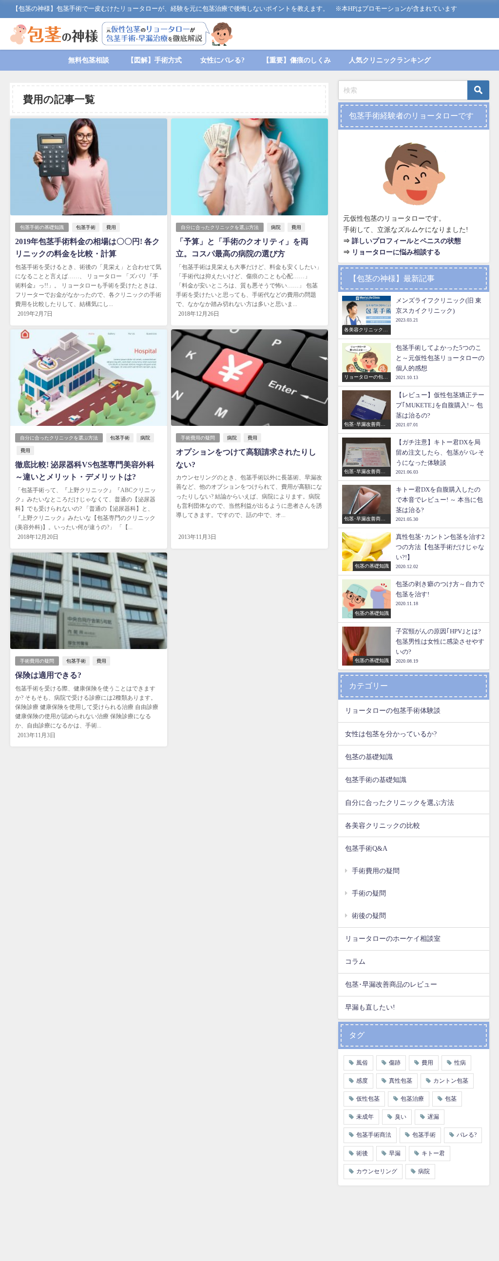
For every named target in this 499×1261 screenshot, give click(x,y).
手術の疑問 (369, 893)
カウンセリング (376, 1171)
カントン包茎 (450, 1080)
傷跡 (395, 1062)
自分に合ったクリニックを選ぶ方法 (220, 227)
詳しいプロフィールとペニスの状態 (406, 241)
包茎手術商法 (373, 1134)
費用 (111, 227)
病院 (276, 227)
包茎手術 (86, 227)
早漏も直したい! (370, 1007)
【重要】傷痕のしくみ (297, 60)
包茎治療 (412, 1098)
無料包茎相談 (88, 60)
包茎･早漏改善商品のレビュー (391, 984)
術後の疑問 (369, 915)
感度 (362, 1080)
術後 (362, 1153)
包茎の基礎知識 (369, 757)
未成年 (365, 1116)
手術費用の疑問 (198, 437)
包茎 (451, 1098)
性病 (460, 1062)
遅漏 (433, 1116)
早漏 (395, 1153)
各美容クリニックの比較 (382, 825)
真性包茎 (400, 1080)
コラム (355, 961)
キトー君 (433, 1153)
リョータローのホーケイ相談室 (393, 938)
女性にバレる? (222, 60)
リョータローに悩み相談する (396, 252)
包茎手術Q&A (366, 848)
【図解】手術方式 (154, 60)
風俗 (362, 1062)
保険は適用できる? (48, 675)
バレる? (467, 1134)
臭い (400, 1116)
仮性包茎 (368, 1098)
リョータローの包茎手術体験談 (393, 710)
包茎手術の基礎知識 (42, 227)
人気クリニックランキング (390, 60)
